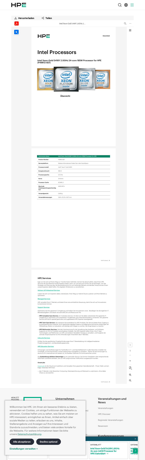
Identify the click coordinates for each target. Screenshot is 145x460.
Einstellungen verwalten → (24, 448)
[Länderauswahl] (126, 5)
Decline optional (48, 441)
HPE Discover (104, 414)
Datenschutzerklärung (29, 434)
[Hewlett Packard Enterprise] (18, 5)
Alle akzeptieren (22, 441)
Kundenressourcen (111, 436)
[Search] (119, 5)
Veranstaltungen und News (112, 400)
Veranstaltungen (105, 408)
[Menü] (132, 5)
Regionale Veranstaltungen (110, 420)
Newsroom (103, 426)
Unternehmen (65, 398)
